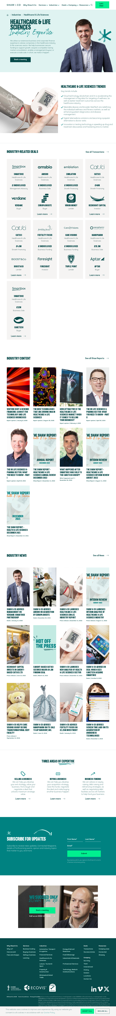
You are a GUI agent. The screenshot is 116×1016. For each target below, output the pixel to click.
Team (85, 964)
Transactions (88, 949)
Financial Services (45, 955)
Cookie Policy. (49, 1013)
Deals (62, 5)
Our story (87, 961)
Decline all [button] (103, 1011)
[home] (14, 5)
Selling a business (29, 955)
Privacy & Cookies (35, 996)
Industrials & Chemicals (71, 958)
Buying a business (29, 952)
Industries (53, 5)
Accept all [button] (87, 1011)
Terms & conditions (23, 996)
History (86, 970)
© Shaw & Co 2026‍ (12, 996)
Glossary (102, 955)
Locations (87, 976)
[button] (42, 5)
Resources (83, 5)
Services (42, 5)
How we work (11, 952)
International (88, 967)
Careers (86, 973)
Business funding (29, 949)
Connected (102, 952)
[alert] (58, 1011)
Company (72, 5)
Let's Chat (101, 5)
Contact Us (87, 979)
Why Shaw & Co (29, 5)
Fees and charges (13, 955)
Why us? (10, 949)
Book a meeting (20, 59)
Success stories (89, 952)
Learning (26, 958)
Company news (104, 949)
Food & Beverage (69, 955)
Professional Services (70, 964)
